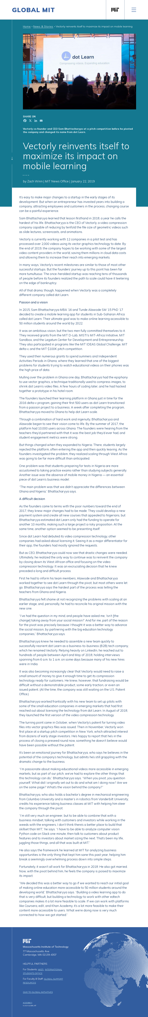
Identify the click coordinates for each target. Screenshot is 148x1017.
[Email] (40, 121)
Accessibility (27, 1003)
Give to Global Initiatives (38, 992)
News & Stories (43, 26)
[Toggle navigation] (134, 10)
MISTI (41, 969)
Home (27, 26)
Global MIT (33, 10)
